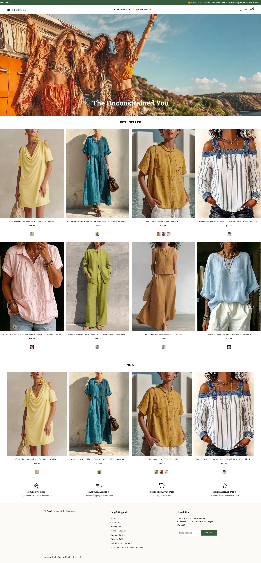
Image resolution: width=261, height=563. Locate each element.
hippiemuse (16, 9)
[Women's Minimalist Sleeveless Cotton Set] (163, 286)
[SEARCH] (241, 9)
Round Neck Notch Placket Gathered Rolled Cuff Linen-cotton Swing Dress (99, 221)
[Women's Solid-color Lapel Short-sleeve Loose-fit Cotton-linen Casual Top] (32, 286)
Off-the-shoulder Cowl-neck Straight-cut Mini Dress (32, 221)
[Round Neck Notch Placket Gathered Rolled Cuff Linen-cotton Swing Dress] (97, 173)
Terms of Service (118, 531)
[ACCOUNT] (246, 9)
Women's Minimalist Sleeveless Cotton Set (163, 334)
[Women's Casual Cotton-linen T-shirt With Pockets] (229, 286)
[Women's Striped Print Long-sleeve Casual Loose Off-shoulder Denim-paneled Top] (229, 173)
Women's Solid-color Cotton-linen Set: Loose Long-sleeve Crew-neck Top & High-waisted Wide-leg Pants (111, 334)
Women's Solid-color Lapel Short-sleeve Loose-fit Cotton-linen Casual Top (33, 334)
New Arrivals (122, 9)
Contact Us (116, 522)
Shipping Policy (118, 535)
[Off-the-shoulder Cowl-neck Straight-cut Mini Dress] (32, 173)
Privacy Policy (117, 526)
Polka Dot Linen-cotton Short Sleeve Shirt (163, 221)
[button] (257, 424)
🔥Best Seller (143, 9)
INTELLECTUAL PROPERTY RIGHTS (127, 547)
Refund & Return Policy (121, 543)
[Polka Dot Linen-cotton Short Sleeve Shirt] (163, 173)
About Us (115, 518)
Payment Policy (118, 539)
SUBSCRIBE (208, 533)
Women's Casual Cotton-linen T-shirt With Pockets (229, 334)
